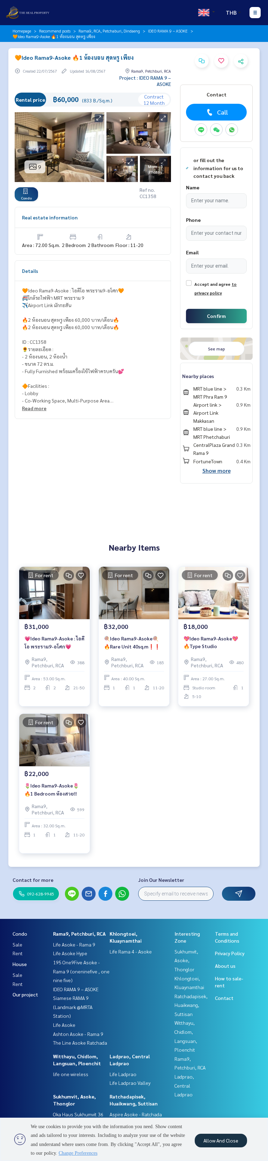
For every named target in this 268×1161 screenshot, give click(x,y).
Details (30, 271)
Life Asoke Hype (70, 953)
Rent (18, 953)
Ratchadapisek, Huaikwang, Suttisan (191, 1005)
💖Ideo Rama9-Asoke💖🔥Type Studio (211, 642)
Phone (193, 220)
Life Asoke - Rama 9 (74, 944)
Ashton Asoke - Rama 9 (78, 1034)
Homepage (22, 31)
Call (222, 112)
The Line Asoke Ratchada (80, 1042)
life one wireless (70, 1074)
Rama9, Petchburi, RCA (79, 933)
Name (192, 187)
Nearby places (198, 376)
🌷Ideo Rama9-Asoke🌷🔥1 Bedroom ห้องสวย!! (51, 789)
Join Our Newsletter (161, 880)
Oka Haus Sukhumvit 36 (78, 1114)
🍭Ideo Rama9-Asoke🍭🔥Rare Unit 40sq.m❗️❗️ (132, 642)
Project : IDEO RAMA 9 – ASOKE (145, 80)
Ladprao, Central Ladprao (184, 1085)
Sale (17, 944)
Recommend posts (54, 31)
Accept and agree (212, 284)
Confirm (216, 316)
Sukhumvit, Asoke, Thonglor (186, 960)
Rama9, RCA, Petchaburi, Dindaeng (109, 31)
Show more (216, 470)
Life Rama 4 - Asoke (131, 951)
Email (192, 252)
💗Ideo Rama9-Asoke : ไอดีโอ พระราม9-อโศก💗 (54, 642)
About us (225, 966)
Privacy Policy (230, 953)
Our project (25, 994)
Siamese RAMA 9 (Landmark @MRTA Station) (72, 1007)
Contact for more (33, 880)
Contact (224, 998)
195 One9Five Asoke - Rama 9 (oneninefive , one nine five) (81, 971)
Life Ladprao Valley (130, 1083)
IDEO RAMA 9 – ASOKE (168, 31)
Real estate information (49, 217)
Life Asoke (64, 1025)
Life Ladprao (123, 1074)
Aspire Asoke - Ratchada (136, 1114)
